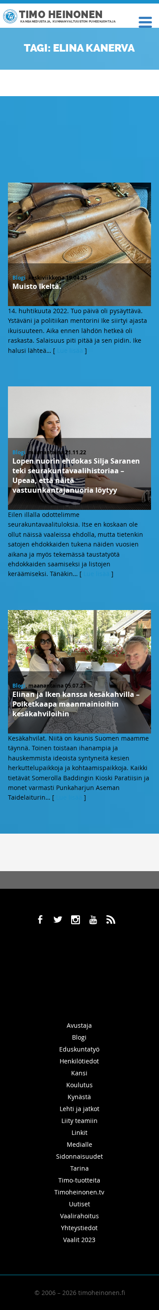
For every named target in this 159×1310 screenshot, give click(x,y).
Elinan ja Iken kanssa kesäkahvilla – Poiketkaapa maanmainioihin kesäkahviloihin (76, 704)
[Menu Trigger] (145, 21)
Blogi (19, 277)
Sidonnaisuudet (79, 1156)
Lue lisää (70, 350)
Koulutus (79, 1085)
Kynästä (79, 1097)
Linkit (79, 1132)
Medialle (79, 1144)
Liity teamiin (79, 1120)
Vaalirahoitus (79, 1216)
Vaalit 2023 (79, 1239)
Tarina (79, 1168)
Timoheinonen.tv (79, 1192)
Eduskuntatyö (79, 1049)
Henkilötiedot (79, 1061)
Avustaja (79, 1025)
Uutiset (79, 1204)
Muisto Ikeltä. (36, 286)
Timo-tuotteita (79, 1180)
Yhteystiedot (79, 1228)
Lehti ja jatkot (79, 1108)
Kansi (79, 1073)
